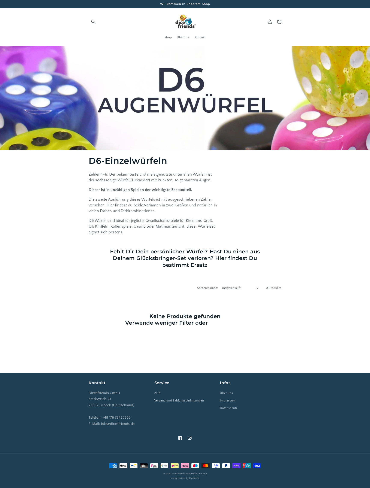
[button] (93, 21)
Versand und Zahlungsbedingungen (179, 400)
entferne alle (227, 323)
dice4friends (178, 474)
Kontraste (194, 478)
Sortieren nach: (207, 288)
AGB (157, 393)
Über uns (226, 393)
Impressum (228, 400)
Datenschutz (228, 408)
